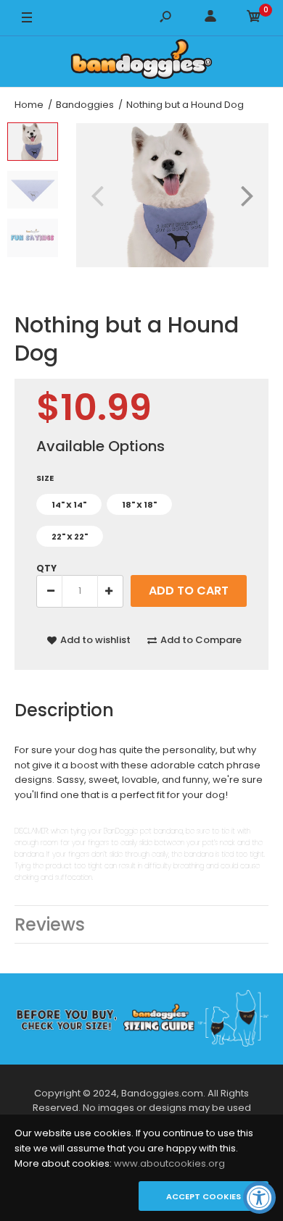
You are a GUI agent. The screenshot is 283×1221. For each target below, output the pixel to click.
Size (45, 478)
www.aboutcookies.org (169, 1163)
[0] (254, 18)
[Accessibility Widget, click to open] (259, 1197)
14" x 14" (69, 505)
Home (29, 105)
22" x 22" (70, 536)
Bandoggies (85, 105)
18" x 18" (139, 505)
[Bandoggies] (141, 61)
